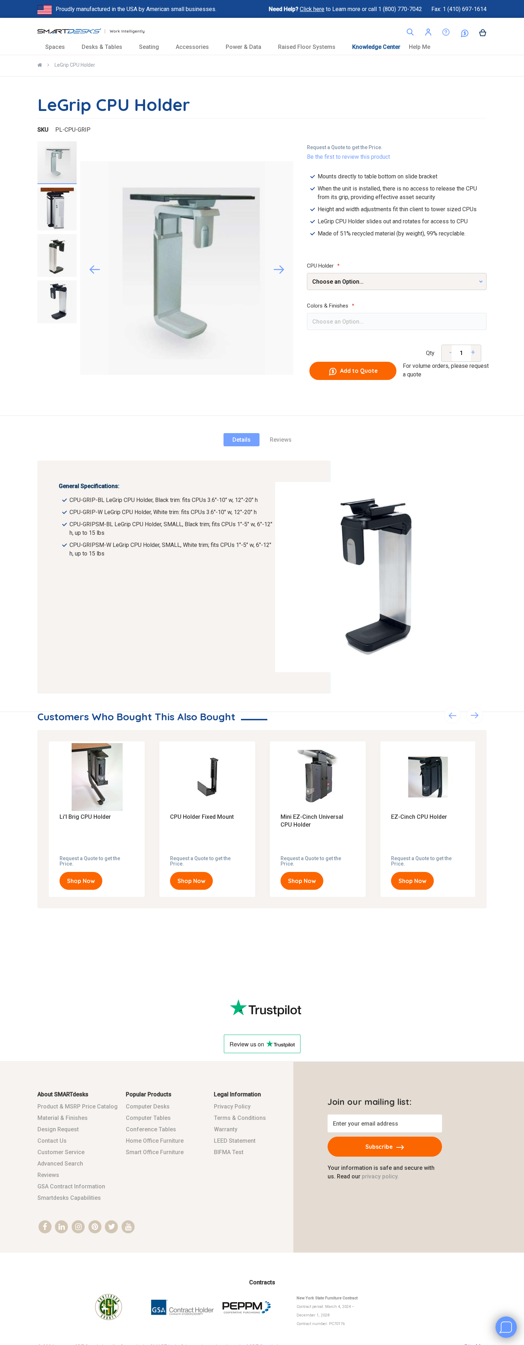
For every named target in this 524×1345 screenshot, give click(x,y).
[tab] (242, 439)
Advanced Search (60, 1163)
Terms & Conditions (240, 1118)
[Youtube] (128, 1227)
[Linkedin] (62, 1227)
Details (241, 439)
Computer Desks (148, 1106)
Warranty (225, 1129)
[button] (428, 33)
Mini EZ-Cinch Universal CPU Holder (312, 820)
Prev (452, 715)
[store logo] (90, 32)
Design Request (58, 1129)
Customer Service (60, 1152)
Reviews (281, 439)
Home (39, 66)
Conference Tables (151, 1129)
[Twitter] (111, 1227)
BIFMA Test (228, 1152)
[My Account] (428, 33)
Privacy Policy (232, 1106)
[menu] (262, 47)
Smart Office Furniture (155, 1152)
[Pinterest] (95, 1227)
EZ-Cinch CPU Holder (419, 816)
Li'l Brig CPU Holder (86, 816)
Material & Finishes (62, 1118)
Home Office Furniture (155, 1140)
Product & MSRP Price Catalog (77, 1106)
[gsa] (183, 1319)
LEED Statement (235, 1140)
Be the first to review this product (348, 156)
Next (475, 715)
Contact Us (52, 1140)
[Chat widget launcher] (506, 1327)
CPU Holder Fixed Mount (202, 816)
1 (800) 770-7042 (400, 9)
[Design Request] (440, 33)
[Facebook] (45, 1227)
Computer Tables (148, 1118)
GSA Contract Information (71, 1186)
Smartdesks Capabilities (69, 1197)
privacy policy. (380, 1176)
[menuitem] (59, 47)
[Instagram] (78, 1227)
